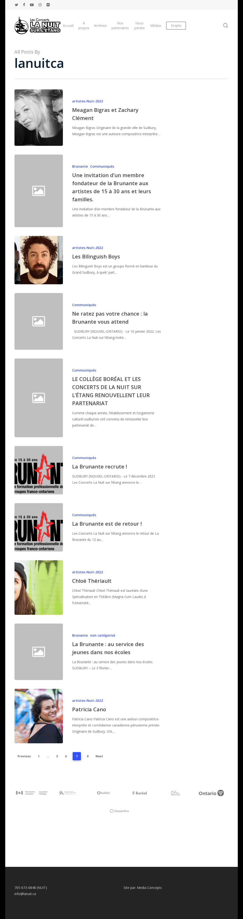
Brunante (80, 166)
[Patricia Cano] (38, 716)
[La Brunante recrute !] (38, 470)
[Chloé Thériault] (38, 587)
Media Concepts (149, 887)
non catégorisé (102, 635)
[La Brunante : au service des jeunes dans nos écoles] (112, 652)
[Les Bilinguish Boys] (38, 260)
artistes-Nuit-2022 (87, 101)
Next (99, 756)
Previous (24, 756)
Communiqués (102, 166)
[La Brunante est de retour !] (38, 527)
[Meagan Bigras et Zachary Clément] (38, 117)
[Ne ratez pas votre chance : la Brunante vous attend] (112, 321)
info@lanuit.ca (25, 893)
